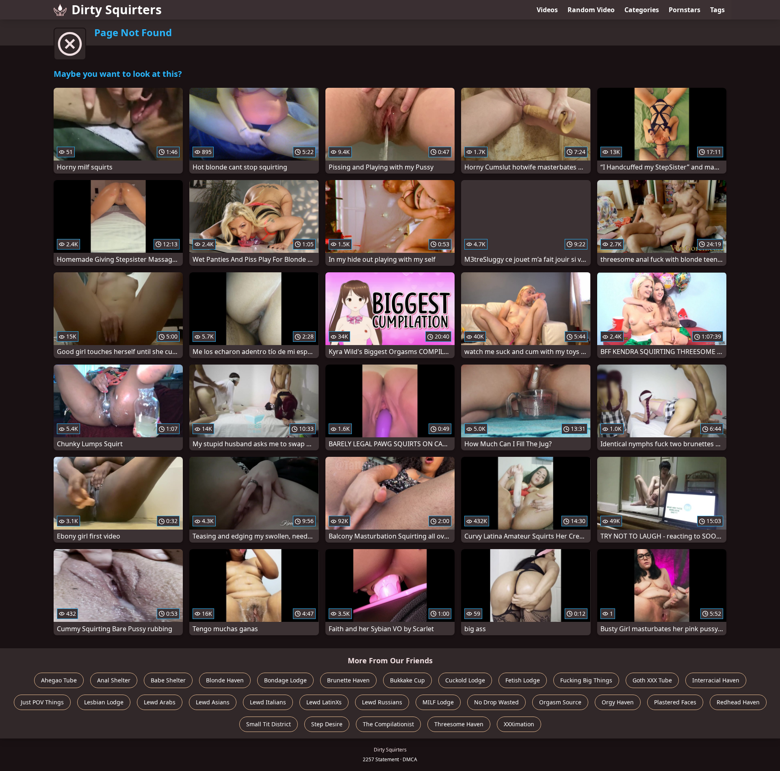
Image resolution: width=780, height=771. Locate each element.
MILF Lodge (438, 702)
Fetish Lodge (522, 680)
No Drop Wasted (496, 702)
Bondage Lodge (285, 680)
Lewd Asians (213, 702)
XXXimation (519, 724)
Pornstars (684, 9)
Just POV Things (42, 702)
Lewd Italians (268, 702)
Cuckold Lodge (465, 680)
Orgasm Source (560, 702)
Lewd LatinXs (324, 702)
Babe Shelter (168, 680)
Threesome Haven (458, 724)
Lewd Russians (382, 702)
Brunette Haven (348, 680)
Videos (547, 9)
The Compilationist (388, 724)
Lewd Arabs (160, 702)
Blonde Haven (225, 680)
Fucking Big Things (586, 680)
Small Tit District (268, 724)
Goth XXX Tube (652, 680)
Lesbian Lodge (104, 702)
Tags (717, 9)
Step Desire (326, 724)
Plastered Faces (675, 702)
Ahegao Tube (59, 680)
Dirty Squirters (117, 9)
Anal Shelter (113, 680)
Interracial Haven (715, 680)
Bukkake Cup (407, 680)
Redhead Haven (738, 702)
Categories (641, 9)
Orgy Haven (618, 702)
